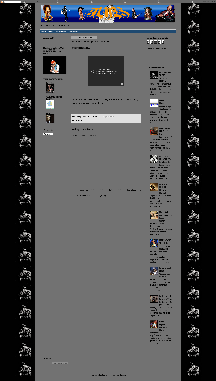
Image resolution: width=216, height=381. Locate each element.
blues (83, 120)
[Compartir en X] (109, 117)
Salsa (48, 113)
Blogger (123, 375)
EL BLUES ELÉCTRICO (163, 185)
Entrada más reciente (81, 190)
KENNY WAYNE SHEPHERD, (165, 241)
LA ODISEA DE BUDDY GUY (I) (165, 157)
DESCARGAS (61, 31)
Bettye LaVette (165, 296)
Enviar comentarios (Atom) (94, 195)
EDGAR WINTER (165, 212)
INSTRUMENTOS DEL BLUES (165, 129)
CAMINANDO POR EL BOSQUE (54, 98)
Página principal (47, 31)
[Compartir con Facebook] (111, 117)
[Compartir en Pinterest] (113, 117)
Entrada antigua (134, 190)
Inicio (109, 190)
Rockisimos (50, 83)
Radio (161, 321)
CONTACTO (73, 31)
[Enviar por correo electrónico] (104, 117)
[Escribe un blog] (106, 117)
